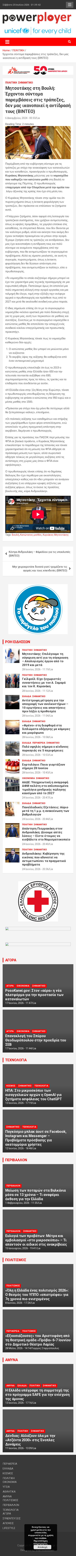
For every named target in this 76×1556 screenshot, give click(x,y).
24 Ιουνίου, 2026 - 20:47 (35, 797)
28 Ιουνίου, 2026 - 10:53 (35, 754)
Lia (38, 118)
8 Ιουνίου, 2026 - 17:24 (17, 1302)
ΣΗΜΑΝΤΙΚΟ (25, 82)
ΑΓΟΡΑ (10, 960)
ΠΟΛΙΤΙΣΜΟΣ (15, 1260)
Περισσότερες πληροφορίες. (40, 1542)
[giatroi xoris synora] (38, 67)
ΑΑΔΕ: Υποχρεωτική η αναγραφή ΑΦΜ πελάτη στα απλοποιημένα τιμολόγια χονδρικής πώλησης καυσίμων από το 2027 (45, 787)
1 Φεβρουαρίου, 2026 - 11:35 (21, 1202)
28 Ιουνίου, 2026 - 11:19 (35, 669)
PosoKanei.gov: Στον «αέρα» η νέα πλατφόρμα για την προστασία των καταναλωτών (34, 994)
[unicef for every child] (38, 28)
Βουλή (15, 534)
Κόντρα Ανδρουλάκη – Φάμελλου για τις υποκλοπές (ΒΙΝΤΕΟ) (39, 553)
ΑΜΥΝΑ (11, 1360)
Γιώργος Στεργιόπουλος (45, 1348)
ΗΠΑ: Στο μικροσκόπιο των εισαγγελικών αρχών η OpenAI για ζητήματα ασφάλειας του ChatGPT (33, 1094)
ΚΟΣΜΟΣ (10, 1086)
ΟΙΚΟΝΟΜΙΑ (28, 778)
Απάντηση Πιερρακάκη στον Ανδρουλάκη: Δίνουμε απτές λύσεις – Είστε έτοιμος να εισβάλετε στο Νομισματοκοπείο (46, 834)
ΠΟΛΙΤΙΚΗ (11, 82)
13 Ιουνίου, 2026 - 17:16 (18, 1402)
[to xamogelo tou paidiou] (38, 586)
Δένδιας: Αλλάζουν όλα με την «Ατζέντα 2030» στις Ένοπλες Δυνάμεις (30, 1440)
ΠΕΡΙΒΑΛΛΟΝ (16, 1160)
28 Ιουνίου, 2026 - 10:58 (35, 737)
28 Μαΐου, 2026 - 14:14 (18, 1348)
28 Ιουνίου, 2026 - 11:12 (35, 690)
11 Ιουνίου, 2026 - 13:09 (18, 1448)
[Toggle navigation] (7, 42)
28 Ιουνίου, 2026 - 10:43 (35, 772)
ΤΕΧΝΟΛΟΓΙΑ (16, 1060)
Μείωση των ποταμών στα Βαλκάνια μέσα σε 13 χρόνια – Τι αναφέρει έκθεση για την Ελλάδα (35, 1194)
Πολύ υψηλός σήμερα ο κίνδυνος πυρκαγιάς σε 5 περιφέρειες (45, 748)
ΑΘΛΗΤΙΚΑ (9, 1491)
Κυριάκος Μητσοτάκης (56, 534)
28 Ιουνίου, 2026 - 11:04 (35, 715)
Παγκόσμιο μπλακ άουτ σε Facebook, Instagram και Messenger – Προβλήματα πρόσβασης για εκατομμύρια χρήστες (35, 1138)
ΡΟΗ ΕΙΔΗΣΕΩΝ (17, 642)
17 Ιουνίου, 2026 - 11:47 (18, 1003)
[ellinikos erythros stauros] (38, 883)
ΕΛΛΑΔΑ (26, 696)
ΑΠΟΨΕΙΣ (8, 1523)
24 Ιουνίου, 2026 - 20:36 (35, 869)
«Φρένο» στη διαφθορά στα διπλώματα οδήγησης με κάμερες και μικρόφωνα (46, 729)
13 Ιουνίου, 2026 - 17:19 (18, 1103)
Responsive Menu (69, 5)
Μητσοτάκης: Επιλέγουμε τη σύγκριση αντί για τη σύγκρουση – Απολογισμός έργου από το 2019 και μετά (45, 659)
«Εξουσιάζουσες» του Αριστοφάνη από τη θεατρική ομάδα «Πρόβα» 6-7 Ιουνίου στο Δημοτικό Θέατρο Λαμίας (38, 1340)
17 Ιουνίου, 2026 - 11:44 (18, 1048)
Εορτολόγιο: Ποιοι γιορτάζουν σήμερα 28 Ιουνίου (43, 766)
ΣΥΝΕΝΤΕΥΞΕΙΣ (12, 1518)
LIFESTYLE (9, 1528)
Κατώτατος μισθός (31, 534)
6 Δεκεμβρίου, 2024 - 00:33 (20, 118)
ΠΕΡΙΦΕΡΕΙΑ (38, 743)
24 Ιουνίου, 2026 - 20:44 (35, 819)
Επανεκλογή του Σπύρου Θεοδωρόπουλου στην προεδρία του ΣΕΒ (35, 1040)
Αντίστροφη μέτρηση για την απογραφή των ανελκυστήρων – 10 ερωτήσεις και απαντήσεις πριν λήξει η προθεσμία (45, 706)
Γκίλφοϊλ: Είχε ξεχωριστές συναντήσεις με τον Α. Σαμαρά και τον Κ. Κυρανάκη (44, 682)
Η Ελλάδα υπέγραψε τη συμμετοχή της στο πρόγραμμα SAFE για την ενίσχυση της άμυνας (37, 1394)
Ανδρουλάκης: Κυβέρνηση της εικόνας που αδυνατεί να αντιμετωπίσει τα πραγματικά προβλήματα (44, 859)
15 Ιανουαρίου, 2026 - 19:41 (20, 1248)
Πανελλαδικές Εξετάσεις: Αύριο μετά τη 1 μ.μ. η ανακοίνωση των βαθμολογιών (45, 810)
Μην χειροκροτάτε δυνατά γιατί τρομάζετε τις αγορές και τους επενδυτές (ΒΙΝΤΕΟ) (39, 568)
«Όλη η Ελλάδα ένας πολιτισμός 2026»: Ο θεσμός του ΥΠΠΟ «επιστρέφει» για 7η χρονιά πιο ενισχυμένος (37, 1294)
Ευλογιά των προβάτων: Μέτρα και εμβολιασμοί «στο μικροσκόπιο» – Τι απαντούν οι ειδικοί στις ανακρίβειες (36, 1240)
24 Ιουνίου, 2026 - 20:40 (35, 844)
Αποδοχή (42, 1547)
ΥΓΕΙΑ (6, 1486)
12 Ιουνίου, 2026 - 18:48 (18, 1148)
